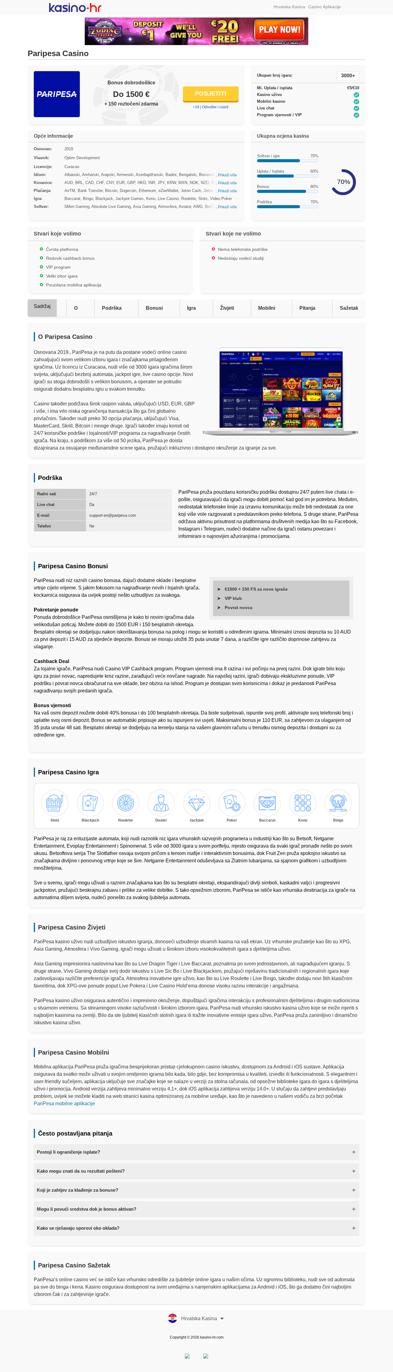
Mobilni (266, 308)
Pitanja (307, 308)
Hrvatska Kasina (289, 6)
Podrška (112, 308)
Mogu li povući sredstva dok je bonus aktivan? (86, 1209)
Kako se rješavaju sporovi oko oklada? (78, 1228)
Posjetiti (210, 93)
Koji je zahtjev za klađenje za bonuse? (77, 1190)
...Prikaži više (226, 175)
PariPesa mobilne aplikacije (64, 1103)
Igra (191, 308)
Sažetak (349, 308)
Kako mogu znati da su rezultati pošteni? (81, 1171)
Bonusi (154, 308)
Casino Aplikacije (324, 6)
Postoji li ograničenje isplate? (68, 1152)
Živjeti (227, 308)
